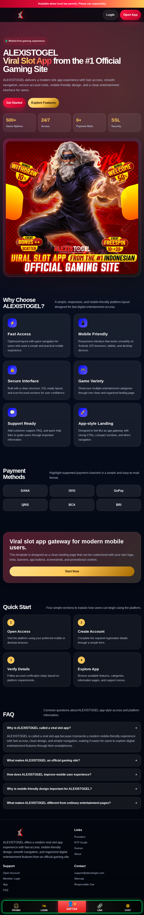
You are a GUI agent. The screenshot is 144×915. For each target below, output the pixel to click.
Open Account (11, 872)
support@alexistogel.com (89, 872)
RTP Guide (80, 842)
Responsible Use (84, 884)
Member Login (11, 878)
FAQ (5, 890)
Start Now (72, 571)
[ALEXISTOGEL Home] (21, 15)
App (5, 884)
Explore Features (43, 102)
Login (110, 14)
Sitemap (79, 878)
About (77, 853)
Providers (80, 836)
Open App (130, 14)
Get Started (14, 102)
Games (78, 848)
